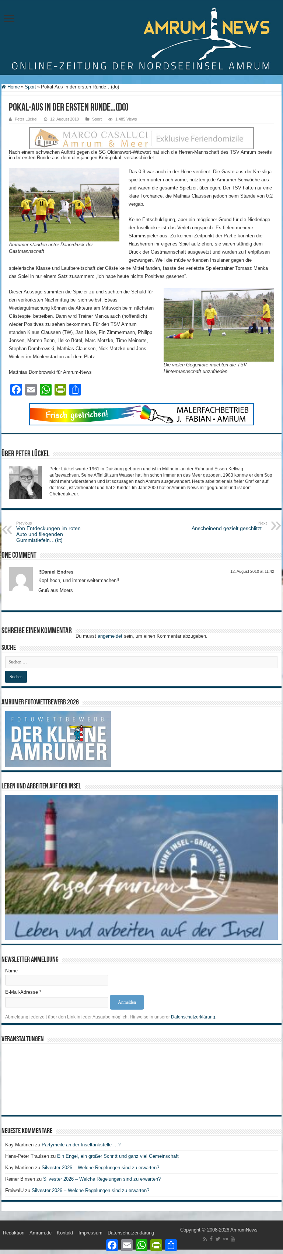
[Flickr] (225, 1238)
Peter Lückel (26, 119)
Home (13, 87)
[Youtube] (233, 1238)
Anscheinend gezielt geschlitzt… (229, 526)
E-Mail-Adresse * (23, 992)
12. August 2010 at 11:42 (252, 571)
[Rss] (204, 1238)
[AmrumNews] (141, 38)
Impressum (90, 1233)
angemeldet (110, 636)
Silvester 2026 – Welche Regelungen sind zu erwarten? (101, 1167)
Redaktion (13, 1233)
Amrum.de (40, 1233)
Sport (30, 87)
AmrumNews (244, 1230)
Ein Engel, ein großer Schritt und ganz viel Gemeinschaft (118, 1156)
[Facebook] (211, 1238)
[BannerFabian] (141, 414)
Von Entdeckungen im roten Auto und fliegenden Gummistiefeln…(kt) (48, 532)
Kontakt (65, 1233)
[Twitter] (218, 1238)
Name (11, 970)
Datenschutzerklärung (193, 1017)
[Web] (141, 137)
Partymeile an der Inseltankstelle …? (81, 1144)
